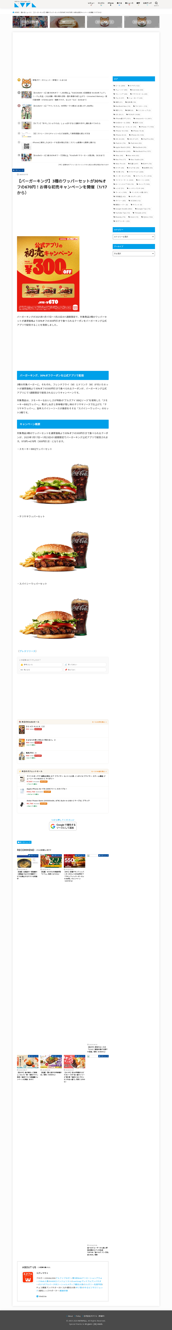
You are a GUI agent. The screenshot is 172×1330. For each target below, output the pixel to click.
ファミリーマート (124, 180)
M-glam (88, 1324)
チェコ (119, 98)
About (70, 1316)
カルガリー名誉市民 (93, 1284)
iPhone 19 (138, 131)
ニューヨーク (136, 98)
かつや (119, 168)
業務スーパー (121, 205)
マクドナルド (136, 172)
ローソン (143, 180)
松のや (147, 164)
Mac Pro (120, 159)
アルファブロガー (64, 1278)
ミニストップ (144, 110)
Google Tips (144, 209)
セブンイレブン (143, 176)
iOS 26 (120, 139)
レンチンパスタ (136, 188)
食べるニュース (26, 12)
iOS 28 (119, 114)
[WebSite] (41, 1296)
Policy (78, 1316)
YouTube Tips (122, 213)
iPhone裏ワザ (123, 118)
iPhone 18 (121, 131)
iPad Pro (148, 139)
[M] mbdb (98, 1324)
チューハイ (121, 90)
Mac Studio (137, 159)
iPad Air (120, 143)
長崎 (130, 110)
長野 (119, 102)
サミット (137, 205)
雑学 (139, 123)
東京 (119, 110)
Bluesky (120, 217)
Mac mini (133, 155)
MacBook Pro (143, 151)
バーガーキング (123, 176)
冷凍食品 (120, 196)
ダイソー (120, 201)
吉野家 (148, 168)
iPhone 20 (120, 135)
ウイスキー (141, 106)
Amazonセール (143, 118)
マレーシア (121, 94)
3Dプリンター (122, 221)
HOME (17, 12)
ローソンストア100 (124, 184)
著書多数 (64, 1290)
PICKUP (134, 114)
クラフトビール (139, 94)
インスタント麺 (140, 192)
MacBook (140, 147)
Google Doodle (123, 209)
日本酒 (131, 102)
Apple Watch (122, 147)
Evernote (137, 90)
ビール (120, 86)
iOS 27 (133, 139)
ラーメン (121, 192)
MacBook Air (123, 151)
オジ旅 (79, 1287)
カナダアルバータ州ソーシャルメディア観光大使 (61, 1284)
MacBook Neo (122, 106)
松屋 (134, 164)
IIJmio (148, 217)
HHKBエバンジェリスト (60, 1281)
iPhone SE (137, 135)
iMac (119, 155)
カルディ (136, 196)
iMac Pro (120, 164)
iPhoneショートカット (125, 127)
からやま (134, 168)
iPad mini (136, 143)
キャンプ (144, 184)
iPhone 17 (147, 127)
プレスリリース (27, 651)
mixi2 (134, 217)
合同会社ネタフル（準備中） (95, 1316)
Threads (140, 213)
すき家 (119, 172)
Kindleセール (122, 123)
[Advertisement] (63, 54)
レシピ (119, 188)
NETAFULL (82, 1321)
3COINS (136, 201)
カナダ (135, 86)
